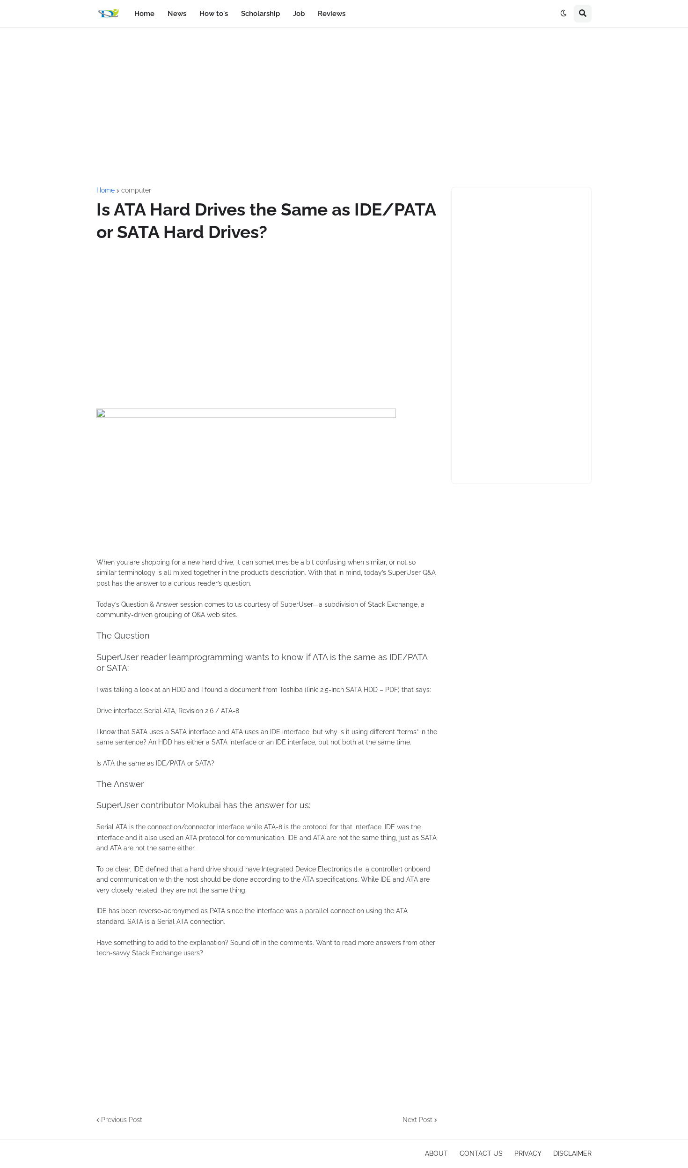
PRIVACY (528, 1153)
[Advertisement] (344, 107)
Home (105, 190)
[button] (563, 13)
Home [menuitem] (144, 13)
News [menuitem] (177, 13)
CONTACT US (481, 1153)
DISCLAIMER (572, 1153)
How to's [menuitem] (213, 13)
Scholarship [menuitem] (260, 13)
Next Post (417, 1119)
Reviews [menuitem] (331, 13)
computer (136, 190)
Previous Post (121, 1119)
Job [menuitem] (299, 13)
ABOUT (436, 1153)
